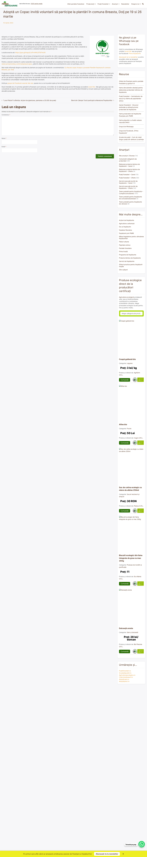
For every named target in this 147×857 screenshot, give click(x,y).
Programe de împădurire (127, 255)
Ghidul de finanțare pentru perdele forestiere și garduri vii (131, 82)
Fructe (129, 428)
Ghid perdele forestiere (75, 4)
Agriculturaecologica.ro (127, 675)
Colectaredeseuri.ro (126, 677)
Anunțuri (115, 4)
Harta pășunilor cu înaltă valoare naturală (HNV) (130, 121)
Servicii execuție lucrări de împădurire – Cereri (128, 182)
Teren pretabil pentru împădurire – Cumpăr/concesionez (131, 192)
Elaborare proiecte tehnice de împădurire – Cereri (129, 165)
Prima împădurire (135, 53)
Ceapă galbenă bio (127, 359)
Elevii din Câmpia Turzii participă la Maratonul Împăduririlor (91, 100)
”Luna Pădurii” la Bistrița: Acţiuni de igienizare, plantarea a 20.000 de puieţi (29, 100)
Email (4, 146)
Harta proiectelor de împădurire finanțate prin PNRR (130, 115)
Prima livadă (123, 251)
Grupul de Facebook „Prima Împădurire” (128, 132)
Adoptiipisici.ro (124, 681)
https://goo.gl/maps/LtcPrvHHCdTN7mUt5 (30, 52)
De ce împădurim (125, 227)
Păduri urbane (124, 242)
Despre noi (135, 4)
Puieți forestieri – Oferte (127, 178)
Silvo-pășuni (123, 270)
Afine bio (123, 424)
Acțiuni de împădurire (126, 220)
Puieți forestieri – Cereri (127, 174)
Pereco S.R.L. (138, 506)
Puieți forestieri (103, 4)
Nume (4, 138)
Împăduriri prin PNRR (126, 233)
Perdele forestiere (125, 248)
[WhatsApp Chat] (141, 844)
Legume (129, 363)
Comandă (124, 380)
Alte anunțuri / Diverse (127, 156)
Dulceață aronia (126, 628)
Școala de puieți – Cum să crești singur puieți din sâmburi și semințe (131, 138)
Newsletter (125, 4)
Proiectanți (90, 4)
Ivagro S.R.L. (138, 438)
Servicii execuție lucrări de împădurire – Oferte (128, 187)
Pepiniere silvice (124, 245)
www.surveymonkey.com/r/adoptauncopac (17, 64)
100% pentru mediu (36, 3)
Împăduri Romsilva (125, 230)
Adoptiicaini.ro (124, 679)
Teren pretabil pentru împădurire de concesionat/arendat (130, 198)
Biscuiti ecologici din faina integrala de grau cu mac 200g (130, 558)
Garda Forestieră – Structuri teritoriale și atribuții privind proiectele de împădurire (128, 107)
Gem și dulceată (132, 632)
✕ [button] (123, 854)
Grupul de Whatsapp (126, 126)
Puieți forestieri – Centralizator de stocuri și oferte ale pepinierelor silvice (130, 98)
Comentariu (6, 115)
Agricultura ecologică (126, 297)
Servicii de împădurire (126, 261)
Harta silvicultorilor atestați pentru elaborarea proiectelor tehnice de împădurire (131, 90)
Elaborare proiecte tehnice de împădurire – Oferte (129, 170)
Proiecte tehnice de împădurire (130, 258)
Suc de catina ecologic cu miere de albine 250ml (130, 488)
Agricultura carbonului (126, 223)
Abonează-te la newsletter (128, 57)
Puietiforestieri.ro (125, 671)
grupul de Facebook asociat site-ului (20, 83)
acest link (91, 87)
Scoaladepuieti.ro (125, 673)
